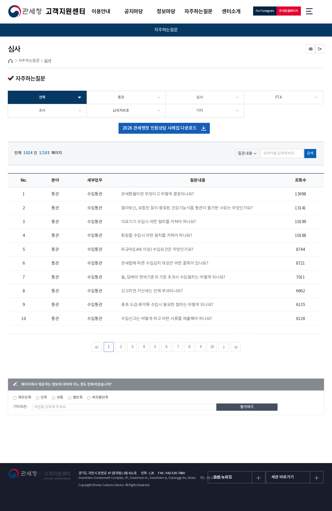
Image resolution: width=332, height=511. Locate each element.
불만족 (78, 397)
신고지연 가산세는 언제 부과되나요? (151, 291)
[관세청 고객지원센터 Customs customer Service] (46, 11)
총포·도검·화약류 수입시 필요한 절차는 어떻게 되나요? (167, 304)
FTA (278, 97)
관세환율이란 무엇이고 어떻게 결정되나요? (157, 194)
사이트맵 (309, 11)
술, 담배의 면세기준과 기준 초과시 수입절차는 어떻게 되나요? (173, 277)
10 (212, 347)
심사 (47, 61)
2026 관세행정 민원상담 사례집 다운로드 (159, 128)
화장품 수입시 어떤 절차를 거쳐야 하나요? (156, 235)
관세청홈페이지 (288, 11)
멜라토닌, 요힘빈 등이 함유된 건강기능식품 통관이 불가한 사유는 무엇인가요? (186, 208)
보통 (60, 397)
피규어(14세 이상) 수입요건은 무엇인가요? (157, 249)
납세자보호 (121, 111)
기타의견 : (20, 407)
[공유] (319, 48)
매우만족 (24, 397)
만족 (44, 397)
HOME (10, 60)
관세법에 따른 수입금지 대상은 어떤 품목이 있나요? (164, 263)
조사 (42, 111)
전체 (42, 97)
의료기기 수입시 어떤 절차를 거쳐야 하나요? (158, 221)
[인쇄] (310, 48)
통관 (121, 97)
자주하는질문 (28, 61)
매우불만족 (100, 397)
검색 (310, 153)
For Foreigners (265, 11)
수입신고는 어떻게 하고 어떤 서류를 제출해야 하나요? (166, 318)
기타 (199, 111)
